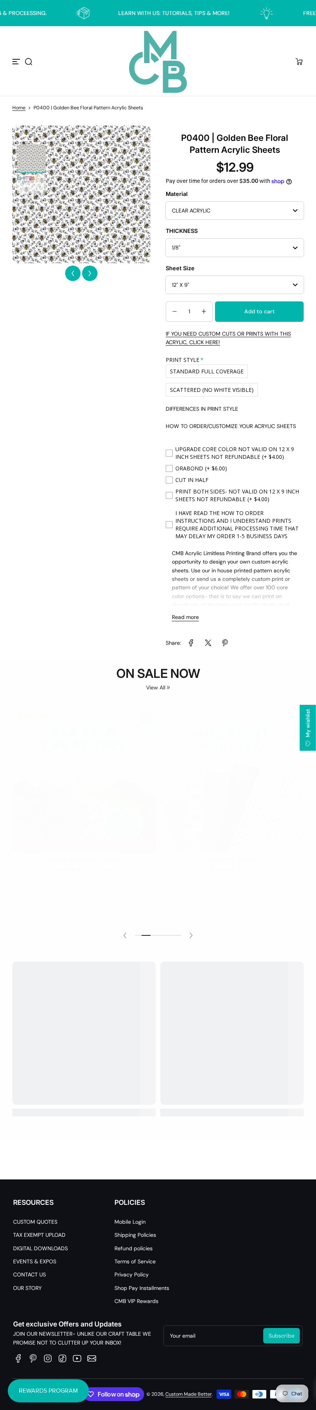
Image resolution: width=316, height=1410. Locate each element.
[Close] (264, 631)
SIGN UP (158, 732)
